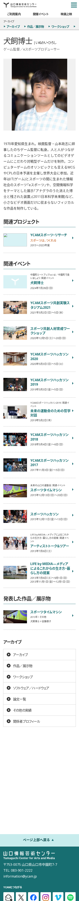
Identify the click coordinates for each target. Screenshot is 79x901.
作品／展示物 (35, 26)
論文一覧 (19, 698)
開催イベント (41, 14)
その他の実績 (22, 710)
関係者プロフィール (26, 721)
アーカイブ (13, 26)
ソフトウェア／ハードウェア (31, 687)
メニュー (74, 5)
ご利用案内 (14, 14)
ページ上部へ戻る (36, 839)
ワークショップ (60, 26)
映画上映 (66, 14)
